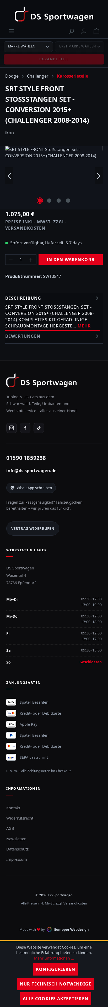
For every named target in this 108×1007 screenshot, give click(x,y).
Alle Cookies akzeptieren (56, 998)
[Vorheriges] (9, 175)
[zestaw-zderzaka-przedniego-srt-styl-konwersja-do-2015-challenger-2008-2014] (54, 175)
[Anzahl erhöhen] (30, 259)
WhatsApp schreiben (34, 487)
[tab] (52, 312)
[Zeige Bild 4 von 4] (68, 200)
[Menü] (11, 31)
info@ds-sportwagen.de (31, 470)
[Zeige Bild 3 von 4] (59, 200)
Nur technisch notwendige (55, 984)
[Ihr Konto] (84, 31)
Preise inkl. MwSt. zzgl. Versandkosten (35, 225)
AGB (10, 828)
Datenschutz (17, 849)
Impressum (16, 859)
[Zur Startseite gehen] (54, 13)
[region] (54, 175)
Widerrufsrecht (19, 818)
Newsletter (16, 838)
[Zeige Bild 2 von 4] (49, 200)
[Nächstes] (99, 175)
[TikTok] (39, 428)
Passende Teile (54, 59)
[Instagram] (11, 428)
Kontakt (13, 807)
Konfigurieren (55, 969)
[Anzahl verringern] (10, 259)
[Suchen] (71, 31)
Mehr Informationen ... (54, 958)
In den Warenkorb (71, 259)
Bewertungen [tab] (22, 336)
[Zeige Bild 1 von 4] (40, 200)
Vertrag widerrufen (33, 528)
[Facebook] (25, 428)
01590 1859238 (26, 457)
